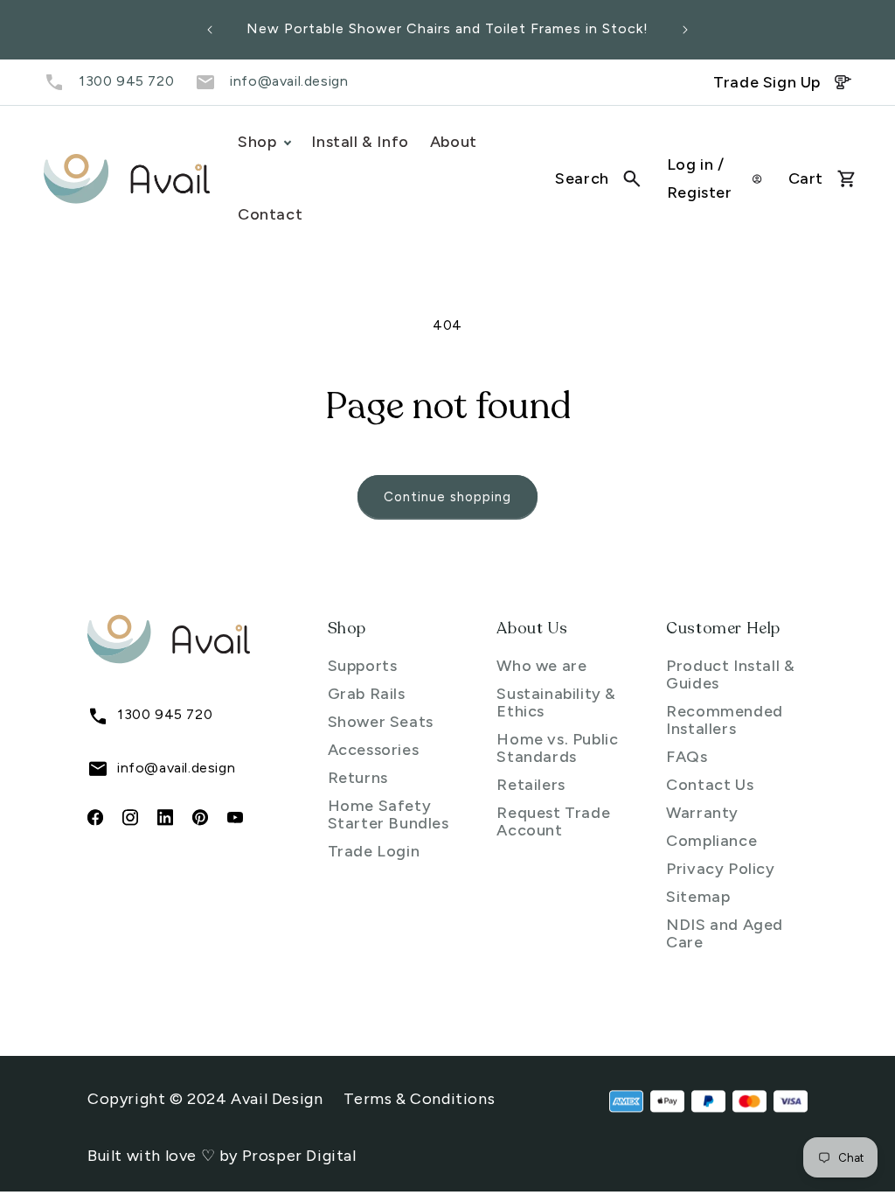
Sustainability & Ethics (556, 702)
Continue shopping (447, 497)
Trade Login (374, 851)
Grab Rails (367, 693)
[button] (598, 178)
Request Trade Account (553, 821)
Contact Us (709, 784)
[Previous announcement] (209, 29)
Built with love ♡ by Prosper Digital (222, 1155)
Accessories (374, 749)
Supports (363, 665)
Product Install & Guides (730, 674)
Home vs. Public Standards (557, 748)
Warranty (702, 812)
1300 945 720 (126, 81)
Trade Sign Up (767, 82)
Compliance (711, 840)
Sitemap (698, 896)
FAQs (686, 756)
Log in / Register (699, 178)
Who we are (541, 665)
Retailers (530, 784)
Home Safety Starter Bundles (388, 814)
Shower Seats (381, 721)
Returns (358, 777)
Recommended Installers (724, 720)
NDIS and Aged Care (724, 933)
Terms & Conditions (419, 1098)
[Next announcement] (685, 29)
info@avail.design (289, 81)
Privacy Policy (720, 868)
